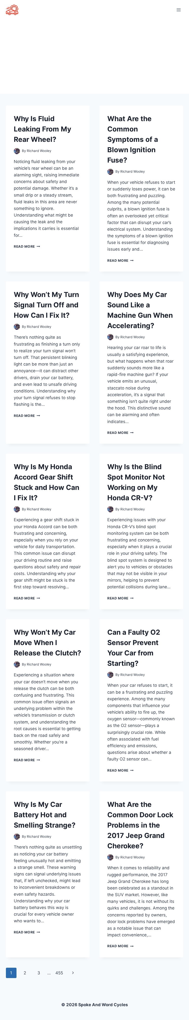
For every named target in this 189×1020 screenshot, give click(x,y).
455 (59, 972)
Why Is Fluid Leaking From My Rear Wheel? (42, 129)
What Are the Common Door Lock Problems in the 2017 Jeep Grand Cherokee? (140, 825)
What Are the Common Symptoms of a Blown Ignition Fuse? (132, 139)
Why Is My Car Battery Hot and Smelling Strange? (45, 814)
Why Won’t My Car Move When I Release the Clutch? (47, 642)
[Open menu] (178, 10)
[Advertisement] (94, 56)
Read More (27, 246)
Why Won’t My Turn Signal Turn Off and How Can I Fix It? (46, 304)
